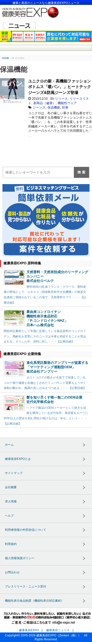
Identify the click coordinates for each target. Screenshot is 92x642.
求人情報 (11, 501)
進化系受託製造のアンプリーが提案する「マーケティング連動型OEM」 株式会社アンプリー (57, 367)
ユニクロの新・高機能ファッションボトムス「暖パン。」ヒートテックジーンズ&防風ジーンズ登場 (59, 87)
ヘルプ (9, 515)
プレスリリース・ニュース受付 (25, 586)
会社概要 (11, 487)
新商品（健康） (44, 103)
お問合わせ (12, 572)
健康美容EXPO (29, 630)
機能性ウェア (67, 103)
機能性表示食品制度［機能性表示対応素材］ (34, 600)
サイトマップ (14, 473)
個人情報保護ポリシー (19, 558)
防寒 (65, 107)
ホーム (9, 444)
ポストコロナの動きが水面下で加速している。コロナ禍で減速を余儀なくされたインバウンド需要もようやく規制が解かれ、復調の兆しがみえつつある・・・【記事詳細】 (46, 383)
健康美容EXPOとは (18, 459)
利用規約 (11, 544)
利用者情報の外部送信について (25, 529)
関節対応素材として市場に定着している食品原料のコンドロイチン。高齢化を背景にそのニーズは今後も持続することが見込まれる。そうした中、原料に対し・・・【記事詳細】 (45, 336)
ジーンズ (39, 107)
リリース (61, 98)
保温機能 (53, 107)
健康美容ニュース (58, 630)
